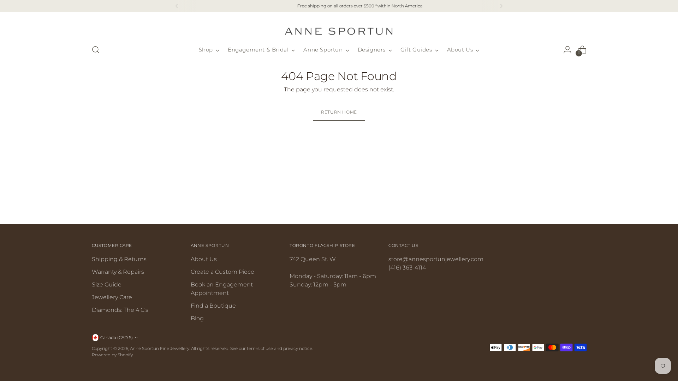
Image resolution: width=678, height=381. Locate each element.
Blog (197, 318)
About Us (204, 259)
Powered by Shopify (112, 354)
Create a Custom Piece (222, 271)
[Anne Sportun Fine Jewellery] (339, 27)
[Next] (501, 6)
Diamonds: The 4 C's (120, 310)
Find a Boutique (213, 305)
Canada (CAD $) (116, 337)
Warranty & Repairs (118, 271)
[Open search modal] (96, 50)
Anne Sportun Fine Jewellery (159, 348)
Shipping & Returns (119, 259)
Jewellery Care (112, 297)
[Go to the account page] (567, 50)
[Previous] (176, 6)
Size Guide (106, 284)
